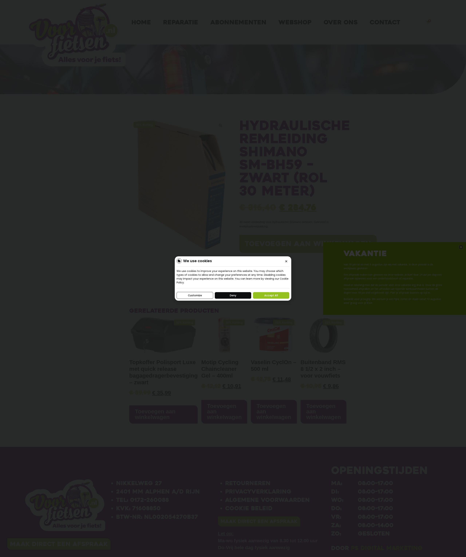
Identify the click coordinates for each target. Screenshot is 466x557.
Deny (233, 295)
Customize (195, 295)
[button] (286, 261)
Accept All (271, 295)
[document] (233, 278)
